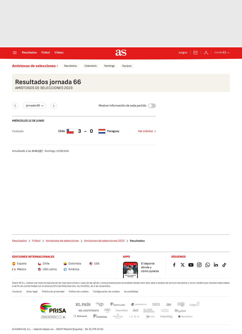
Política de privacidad (53, 291)
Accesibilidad (131, 291)
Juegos (183, 52)
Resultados (29, 52)
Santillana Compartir (138, 304)
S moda (150, 316)
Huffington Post (88, 310)
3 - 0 (86, 131)
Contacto (17, 291)
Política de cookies (78, 291)
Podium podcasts (117, 316)
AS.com (169, 304)
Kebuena (180, 310)
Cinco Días (122, 310)
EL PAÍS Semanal (149, 310)
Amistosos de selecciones (34, 66)
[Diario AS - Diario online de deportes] (121, 53)
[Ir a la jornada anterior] (15, 106)
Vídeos (59, 52)
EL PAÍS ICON (134, 316)
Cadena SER (156, 304)
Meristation (185, 316)
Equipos (127, 65)
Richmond (80, 316)
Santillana (117, 304)
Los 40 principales (99, 304)
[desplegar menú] (14, 52)
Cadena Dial (135, 310)
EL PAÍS (83, 304)
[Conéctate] (206, 52)
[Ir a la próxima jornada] (54, 106)
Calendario (91, 65)
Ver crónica (145, 131)
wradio (107, 310)
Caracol (194, 304)
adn (181, 304)
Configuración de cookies (106, 291)
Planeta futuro (165, 310)
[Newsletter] (195, 52)
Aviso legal (31, 291)
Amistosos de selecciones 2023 (104, 241)
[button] (53, 317)
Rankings (109, 65)
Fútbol (45, 52)
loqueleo (166, 316)
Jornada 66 (33, 105)
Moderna (100, 316)
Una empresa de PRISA (53, 308)
